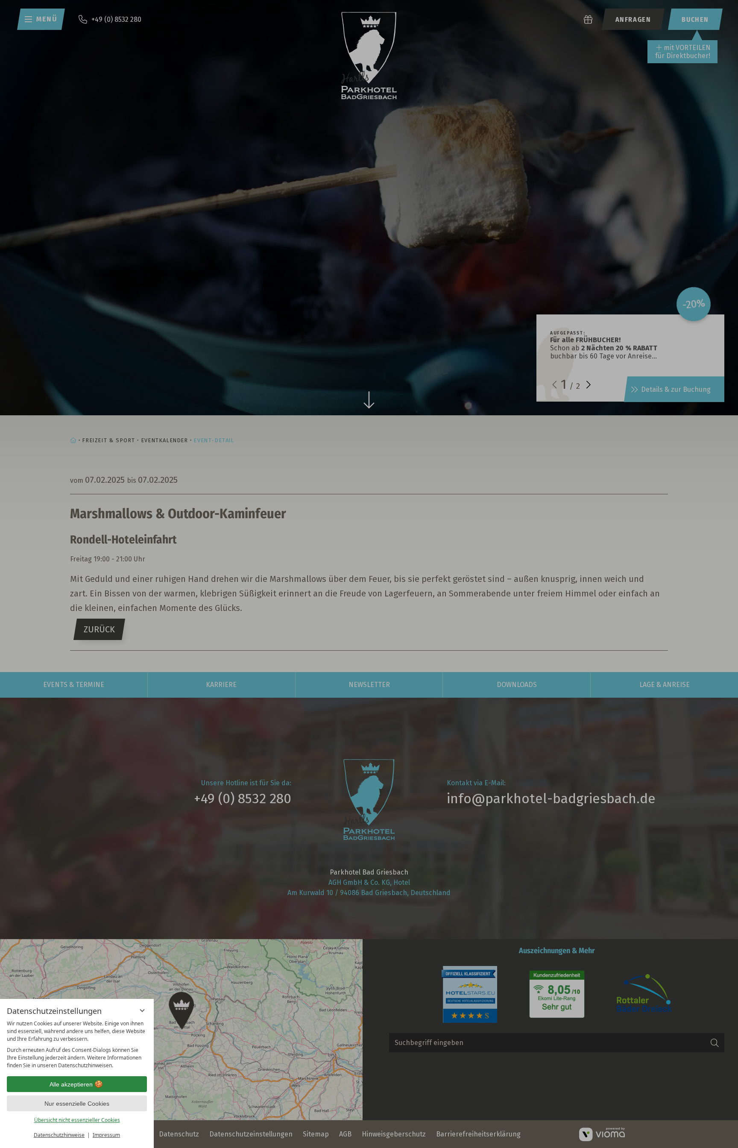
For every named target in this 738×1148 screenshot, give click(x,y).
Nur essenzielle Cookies (76, 1103)
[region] (77, 1044)
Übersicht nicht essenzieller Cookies (77, 1120)
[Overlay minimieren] (142, 1010)
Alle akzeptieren (71, 1084)
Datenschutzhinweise (59, 1135)
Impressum (106, 1135)
